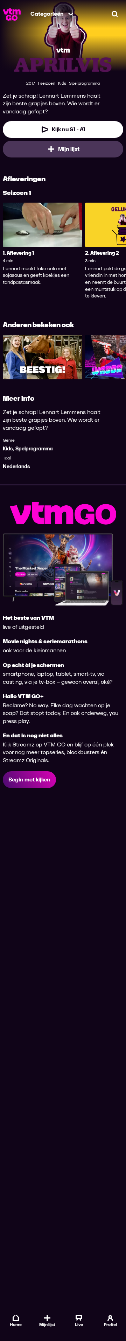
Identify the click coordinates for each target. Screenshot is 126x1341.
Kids (8, 449)
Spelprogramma (34, 449)
